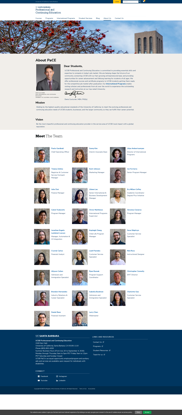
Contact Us (119, 18)
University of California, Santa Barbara (47, 1)
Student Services (85, 18)
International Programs (66, 18)
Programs (49, 18)
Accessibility (91, 389)
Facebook (44, 376)
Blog (98, 18)
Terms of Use (82, 389)
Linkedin (62, 380)
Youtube (44, 380)
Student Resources (100, 350)
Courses (39, 18)
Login (117, 1)
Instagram (63, 376)
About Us (107, 18)
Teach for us (98, 354)
